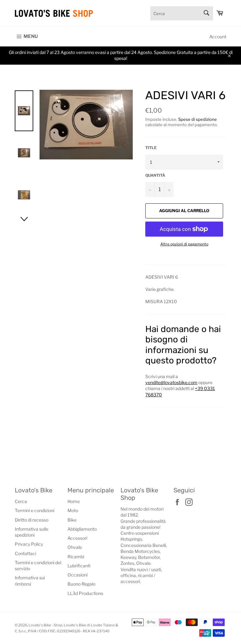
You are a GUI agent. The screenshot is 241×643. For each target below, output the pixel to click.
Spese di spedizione (197, 119)
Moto (72, 510)
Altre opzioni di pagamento (184, 244)
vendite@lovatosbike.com (171, 382)
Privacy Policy (29, 544)
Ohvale (74, 547)
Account (217, 36)
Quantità (155, 175)
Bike (72, 519)
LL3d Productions (85, 593)
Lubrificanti (78, 565)
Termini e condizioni (34, 510)
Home (73, 501)
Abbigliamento (82, 529)
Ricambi (75, 556)
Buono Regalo (81, 584)
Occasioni (77, 574)
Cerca (21, 501)
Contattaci (25, 553)
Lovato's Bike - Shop (45, 625)
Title (151, 147)
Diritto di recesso (31, 519)
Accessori (77, 538)
